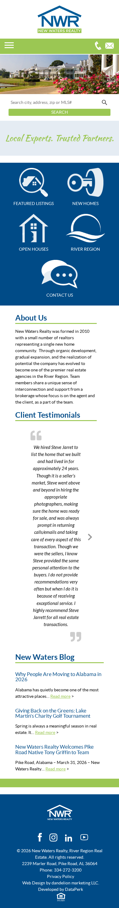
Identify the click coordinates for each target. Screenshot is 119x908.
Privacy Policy (60, 876)
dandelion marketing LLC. (75, 882)
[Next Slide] (90, 536)
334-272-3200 (99, 46)
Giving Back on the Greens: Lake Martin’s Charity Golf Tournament (52, 713)
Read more (60, 696)
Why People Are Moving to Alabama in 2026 (58, 676)
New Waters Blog (44, 656)
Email (111, 46)
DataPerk (74, 889)
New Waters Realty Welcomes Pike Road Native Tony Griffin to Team (54, 749)
